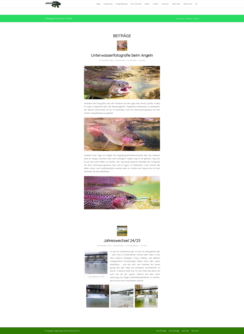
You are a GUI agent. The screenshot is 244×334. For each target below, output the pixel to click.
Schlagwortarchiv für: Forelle (58, 18)
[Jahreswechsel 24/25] (122, 231)
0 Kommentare (120, 60)
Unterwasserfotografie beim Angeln (122, 55)
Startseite (188, 18)
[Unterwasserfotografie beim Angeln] (122, 46)
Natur (135, 60)
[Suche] (196, 4)
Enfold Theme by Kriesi (71, 331)
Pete (130, 60)
